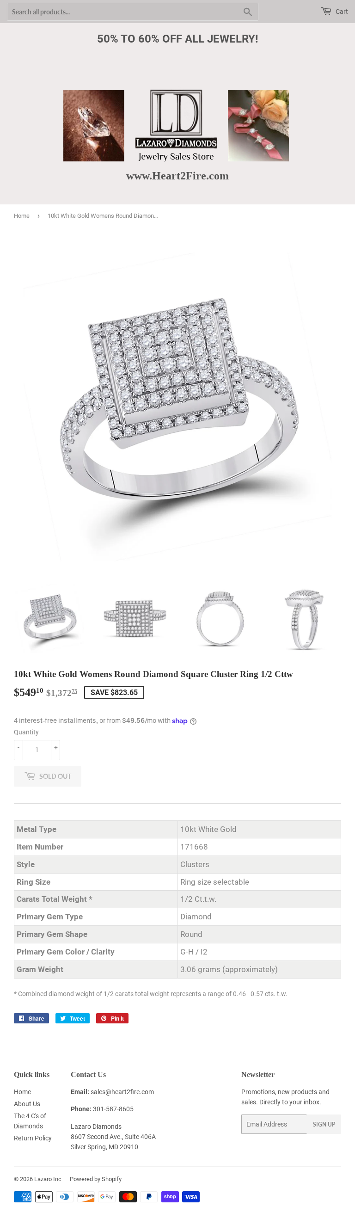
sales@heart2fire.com (122, 1092)
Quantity (26, 732)
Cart (341, 11)
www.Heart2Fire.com (177, 175)
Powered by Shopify (96, 1179)
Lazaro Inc (47, 1179)
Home (22, 215)
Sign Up (324, 1124)
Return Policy (33, 1138)
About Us (27, 1104)
